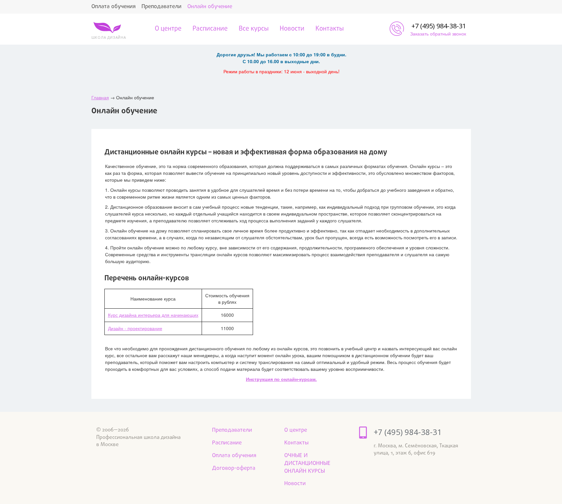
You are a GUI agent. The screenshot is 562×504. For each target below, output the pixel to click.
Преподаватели (161, 7)
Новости (292, 29)
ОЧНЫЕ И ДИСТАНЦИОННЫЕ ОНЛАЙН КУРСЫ (307, 463)
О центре (168, 29)
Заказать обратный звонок (438, 33)
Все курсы (254, 29)
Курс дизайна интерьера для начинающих (153, 315)
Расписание (210, 29)
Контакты (329, 29)
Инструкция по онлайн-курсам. (281, 379)
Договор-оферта (233, 468)
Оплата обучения (113, 7)
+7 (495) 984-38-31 (438, 25)
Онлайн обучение (209, 7)
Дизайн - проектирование (135, 328)
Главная (100, 97)
